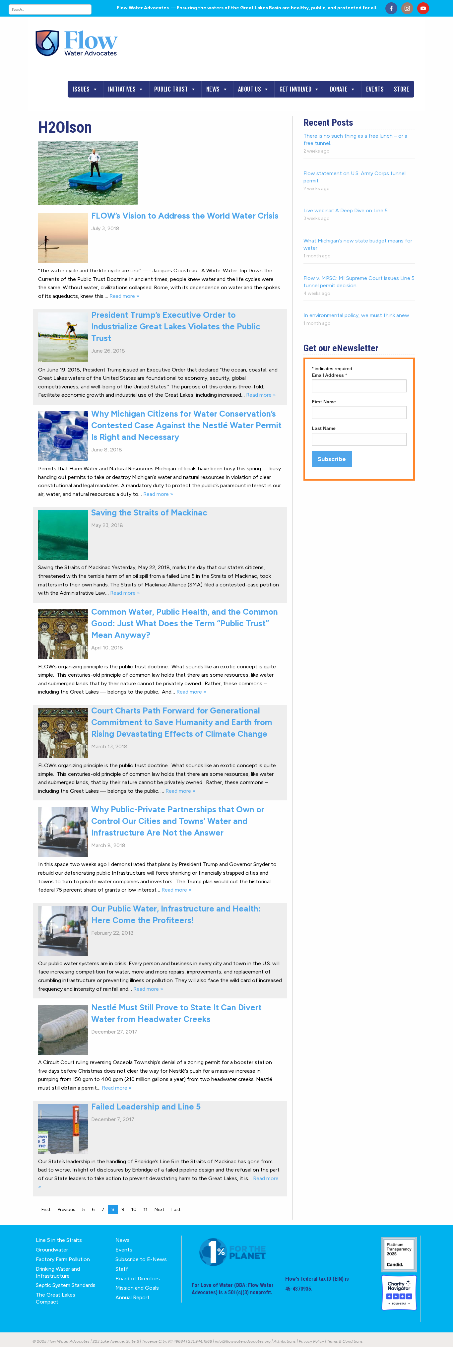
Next (159, 1209)
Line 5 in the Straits (59, 1240)
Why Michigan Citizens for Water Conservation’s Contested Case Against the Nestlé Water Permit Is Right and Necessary (186, 425)
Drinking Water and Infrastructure (58, 1272)
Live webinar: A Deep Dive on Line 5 (345, 210)
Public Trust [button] (171, 89)
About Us (249, 89)
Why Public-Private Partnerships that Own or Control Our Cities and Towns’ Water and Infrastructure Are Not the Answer (177, 821)
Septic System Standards (66, 1285)
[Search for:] (56, 9)
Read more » (124, 296)
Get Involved (296, 89)
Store (401, 89)
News (213, 89)
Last (176, 1209)
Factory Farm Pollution (63, 1259)
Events (375, 89)
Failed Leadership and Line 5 (146, 1106)
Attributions (285, 1341)
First (46, 1209)
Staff (121, 1269)
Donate (339, 89)
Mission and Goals (137, 1288)
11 (146, 1209)
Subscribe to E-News (141, 1259)
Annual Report (132, 1297)
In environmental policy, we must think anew (356, 315)
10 (134, 1209)
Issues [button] (81, 89)
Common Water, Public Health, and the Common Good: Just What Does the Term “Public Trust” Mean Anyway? (184, 623)
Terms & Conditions (345, 1341)
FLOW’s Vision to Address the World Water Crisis (185, 216)
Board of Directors (137, 1278)
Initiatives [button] (122, 89)
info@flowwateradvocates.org (243, 1341)
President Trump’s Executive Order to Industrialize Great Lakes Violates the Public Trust (175, 326)
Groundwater (52, 1249)
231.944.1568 (200, 1341)
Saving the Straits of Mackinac (149, 512)
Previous (66, 1209)
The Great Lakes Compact (55, 1298)
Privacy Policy (311, 1341)
